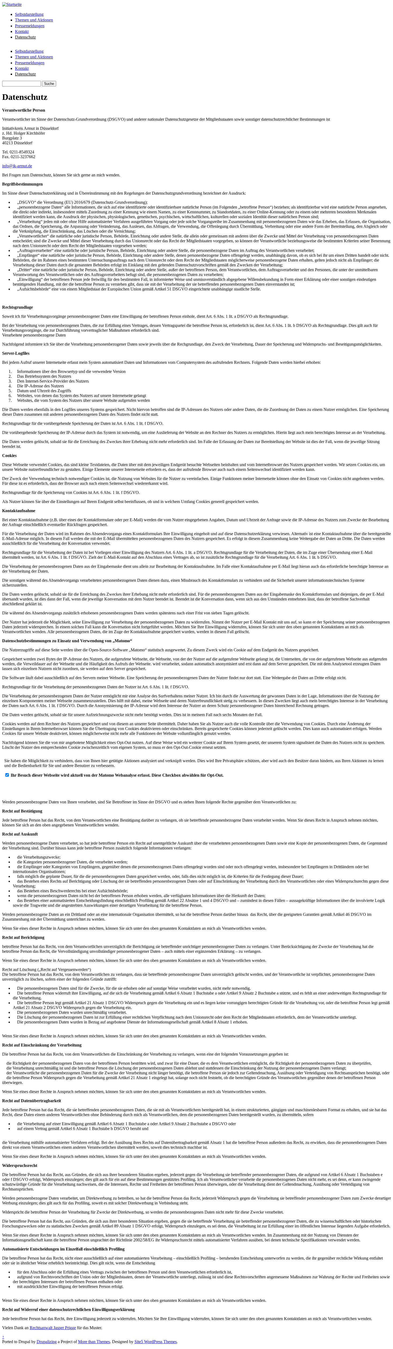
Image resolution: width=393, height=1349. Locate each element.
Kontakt (22, 31)
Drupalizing (47, 1341)
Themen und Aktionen (34, 20)
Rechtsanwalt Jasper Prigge (53, 1327)
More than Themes (94, 1341)
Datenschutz (25, 37)
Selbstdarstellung (29, 14)
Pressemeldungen (29, 26)
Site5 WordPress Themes (155, 1341)
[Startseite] (12, 4)
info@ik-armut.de (17, 166)
